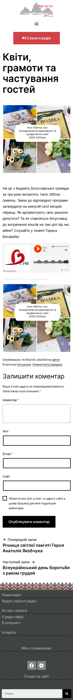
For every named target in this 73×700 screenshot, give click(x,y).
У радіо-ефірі (13, 617)
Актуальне (24, 364)
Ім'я (6, 431)
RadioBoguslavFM (10, 279)
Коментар (11, 399)
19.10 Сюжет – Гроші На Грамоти (33, 279)
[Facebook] (31, 665)
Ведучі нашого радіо (19, 601)
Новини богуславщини (47, 364)
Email (8, 453)
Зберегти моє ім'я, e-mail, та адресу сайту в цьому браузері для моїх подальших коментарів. (37, 503)
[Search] (66, 693)
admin (56, 360)
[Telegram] (41, 665)
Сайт (6, 476)
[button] (37, 24)
